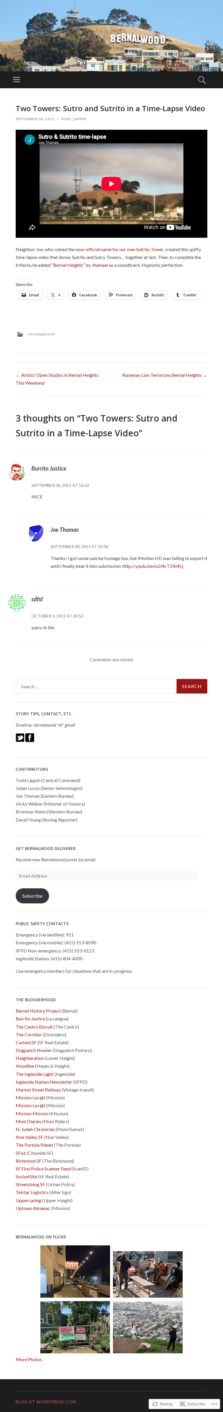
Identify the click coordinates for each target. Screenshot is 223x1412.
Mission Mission (32, 1113)
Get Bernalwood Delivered (46, 848)
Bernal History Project (38, 1010)
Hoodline (25, 1066)
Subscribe (32, 895)
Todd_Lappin (73, 119)
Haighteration (30, 1058)
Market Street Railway (38, 1089)
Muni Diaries (28, 1121)
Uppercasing (28, 1200)
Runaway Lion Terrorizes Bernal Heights (164, 375)
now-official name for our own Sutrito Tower (119, 249)
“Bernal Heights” (68, 265)
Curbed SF (26, 1042)
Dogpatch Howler (34, 1050)
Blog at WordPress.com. (46, 1401)
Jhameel (100, 265)
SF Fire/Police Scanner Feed (43, 1168)
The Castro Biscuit (34, 1026)
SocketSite (26, 1176)
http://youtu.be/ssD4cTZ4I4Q (153, 566)
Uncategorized (41, 334)
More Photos (29, 1359)
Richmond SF (29, 1161)
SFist (21, 1153)
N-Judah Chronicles (35, 1129)
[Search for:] (111, 686)
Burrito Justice (48, 468)
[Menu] (16, 79)
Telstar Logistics (32, 1192)
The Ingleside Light (34, 1074)
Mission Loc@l (30, 1097)
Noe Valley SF (29, 1137)
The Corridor (29, 1034)
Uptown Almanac (33, 1208)
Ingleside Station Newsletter (44, 1082)
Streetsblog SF (30, 1184)
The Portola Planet (34, 1145)
